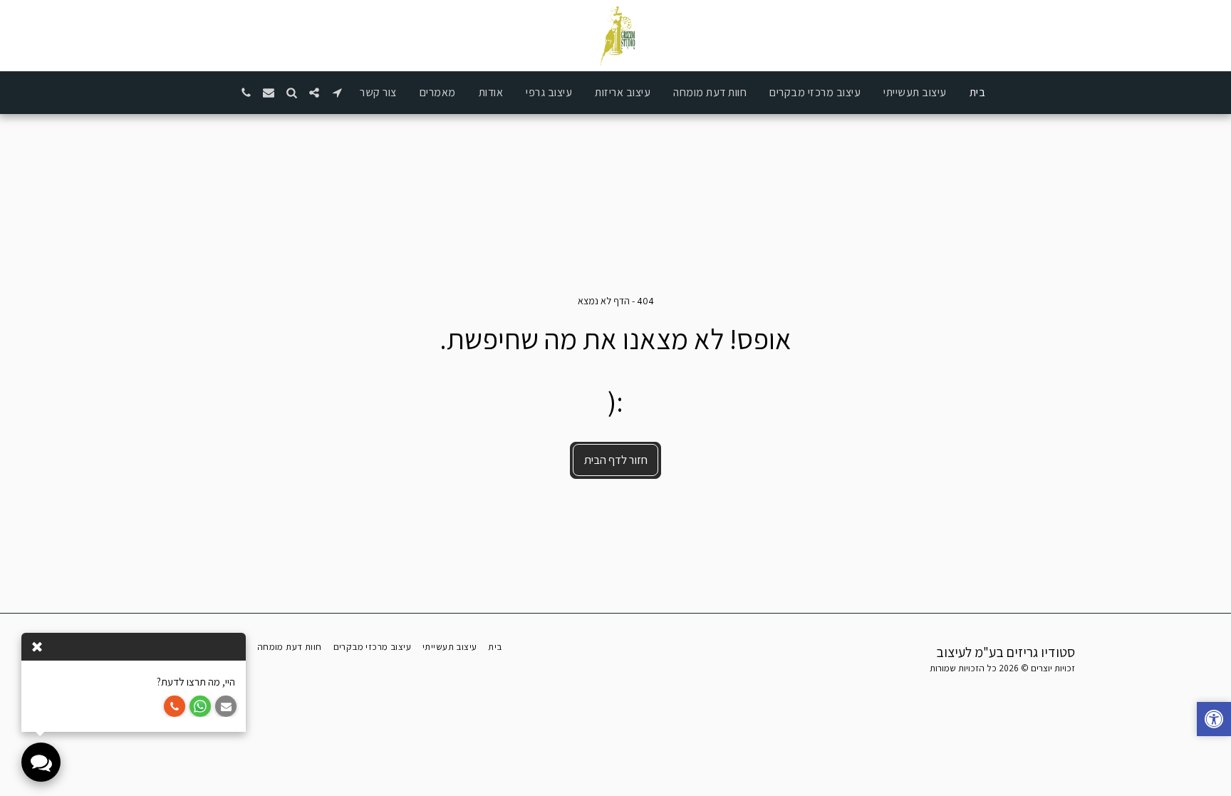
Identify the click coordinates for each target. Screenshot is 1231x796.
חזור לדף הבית (616, 459)
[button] (337, 92)
